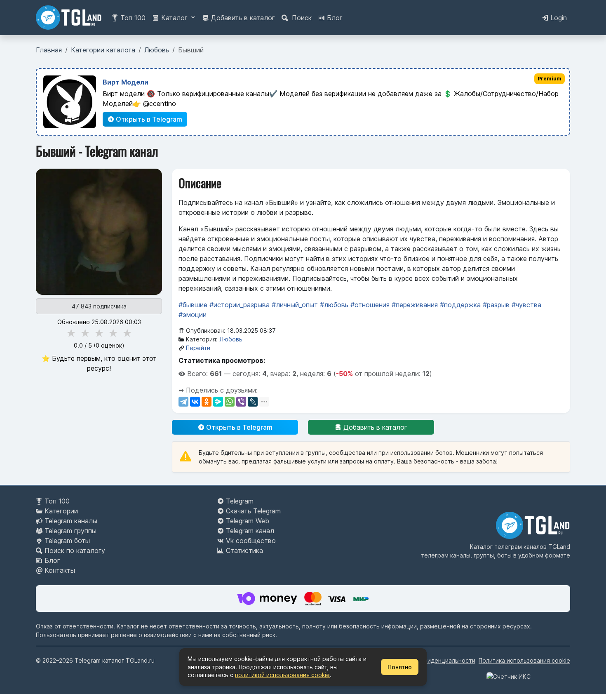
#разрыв (496, 305)
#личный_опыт (295, 305)
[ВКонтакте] (195, 402)
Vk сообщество (251, 540)
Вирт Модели (125, 82)
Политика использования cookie (524, 660)
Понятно (400, 666)
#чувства (526, 305)
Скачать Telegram (253, 511)
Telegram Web (247, 521)
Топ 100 (132, 18)
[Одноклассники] (206, 402)
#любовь (334, 305)
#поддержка (460, 305)
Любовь (230, 339)
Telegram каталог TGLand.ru (115, 660)
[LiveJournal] (253, 402)
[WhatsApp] (230, 402)
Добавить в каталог (242, 18)
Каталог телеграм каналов (508, 546)
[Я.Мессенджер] (218, 402)
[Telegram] (183, 402)
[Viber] (241, 402)
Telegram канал (250, 531)
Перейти (198, 347)
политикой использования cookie (282, 674)
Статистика (244, 550)
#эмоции (193, 315)
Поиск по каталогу (75, 550)
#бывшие (193, 305)
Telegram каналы (71, 521)
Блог (334, 18)
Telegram (240, 501)
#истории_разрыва (239, 305)
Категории (61, 511)
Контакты (60, 570)
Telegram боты (67, 540)
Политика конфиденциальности (430, 660)
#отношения (370, 305)
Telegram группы (70, 531)
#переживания (415, 305)
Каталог (174, 18)
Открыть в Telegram (148, 119)
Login (557, 18)
